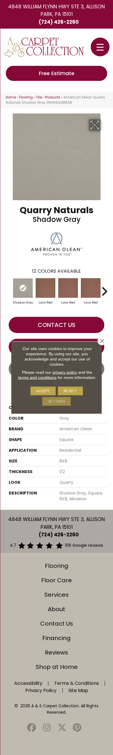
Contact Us (56, 325)
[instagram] (46, 728)
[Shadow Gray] (23, 288)
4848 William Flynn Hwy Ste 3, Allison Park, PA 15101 (56, 10)
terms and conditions (37, 377)
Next (104, 288)
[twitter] (62, 728)
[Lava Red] (45, 288)
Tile (39, 97)
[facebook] (31, 728)
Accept (43, 391)
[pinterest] (77, 728)
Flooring (26, 97)
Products (52, 97)
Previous (8, 288)
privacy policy (64, 372)
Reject (70, 391)
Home (11, 97)
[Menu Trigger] (100, 47)
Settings (56, 401)
